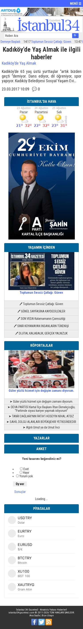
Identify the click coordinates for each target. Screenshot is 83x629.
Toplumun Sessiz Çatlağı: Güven (47, 41)
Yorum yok (26, 476)
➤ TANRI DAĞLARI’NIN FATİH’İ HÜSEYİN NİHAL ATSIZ (41, 416)
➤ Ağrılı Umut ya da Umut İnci (41, 427)
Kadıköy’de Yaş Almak (19, 63)
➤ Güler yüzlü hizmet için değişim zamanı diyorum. (41, 401)
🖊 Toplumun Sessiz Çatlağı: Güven (41, 304)
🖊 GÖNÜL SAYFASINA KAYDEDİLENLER (41, 311)
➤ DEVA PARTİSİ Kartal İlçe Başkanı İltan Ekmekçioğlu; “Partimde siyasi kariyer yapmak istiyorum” (41, 408)
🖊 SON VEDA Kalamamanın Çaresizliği (41, 318)
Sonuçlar (20, 492)
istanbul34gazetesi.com (21, 612)
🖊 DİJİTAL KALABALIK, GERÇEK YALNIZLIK (41, 333)
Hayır (26, 472)
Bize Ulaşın (48, 615)
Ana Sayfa (34, 615)
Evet (26, 469)
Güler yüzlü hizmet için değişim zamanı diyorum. (41, 390)
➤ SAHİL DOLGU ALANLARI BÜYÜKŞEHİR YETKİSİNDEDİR (41, 422)
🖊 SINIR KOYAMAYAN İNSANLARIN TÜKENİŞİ (41, 326)
